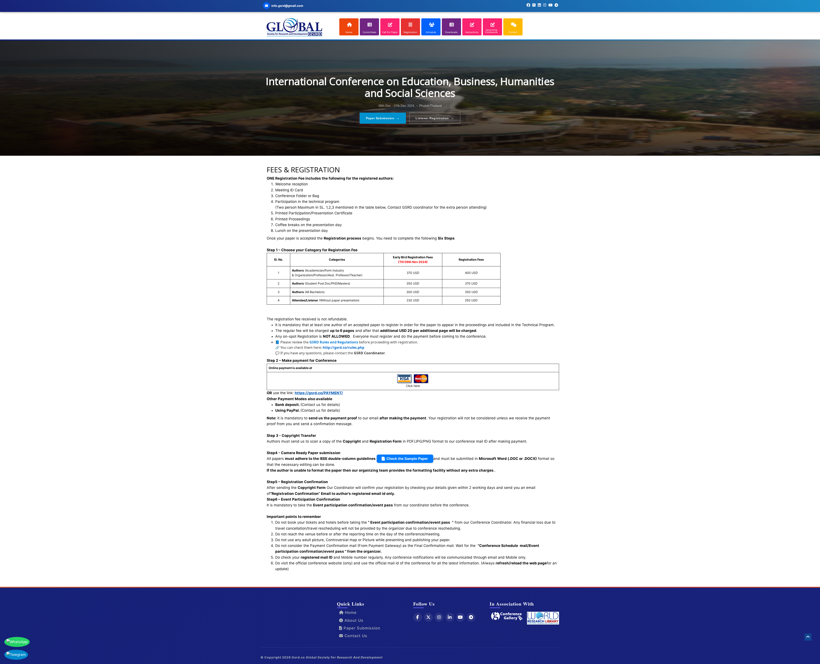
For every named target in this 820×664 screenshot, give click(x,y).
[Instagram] (439, 617)
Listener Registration (435, 118)
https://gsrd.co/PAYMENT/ (319, 393)
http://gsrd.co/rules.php (343, 347)
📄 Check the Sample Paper (405, 459)
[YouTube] (460, 617)
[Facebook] (417, 617)
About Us (353, 620)
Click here (413, 386)
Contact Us (355, 635)
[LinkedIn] (449, 617)
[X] (428, 617)
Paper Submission (383, 118)
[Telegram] (471, 617)
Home (350, 612)
